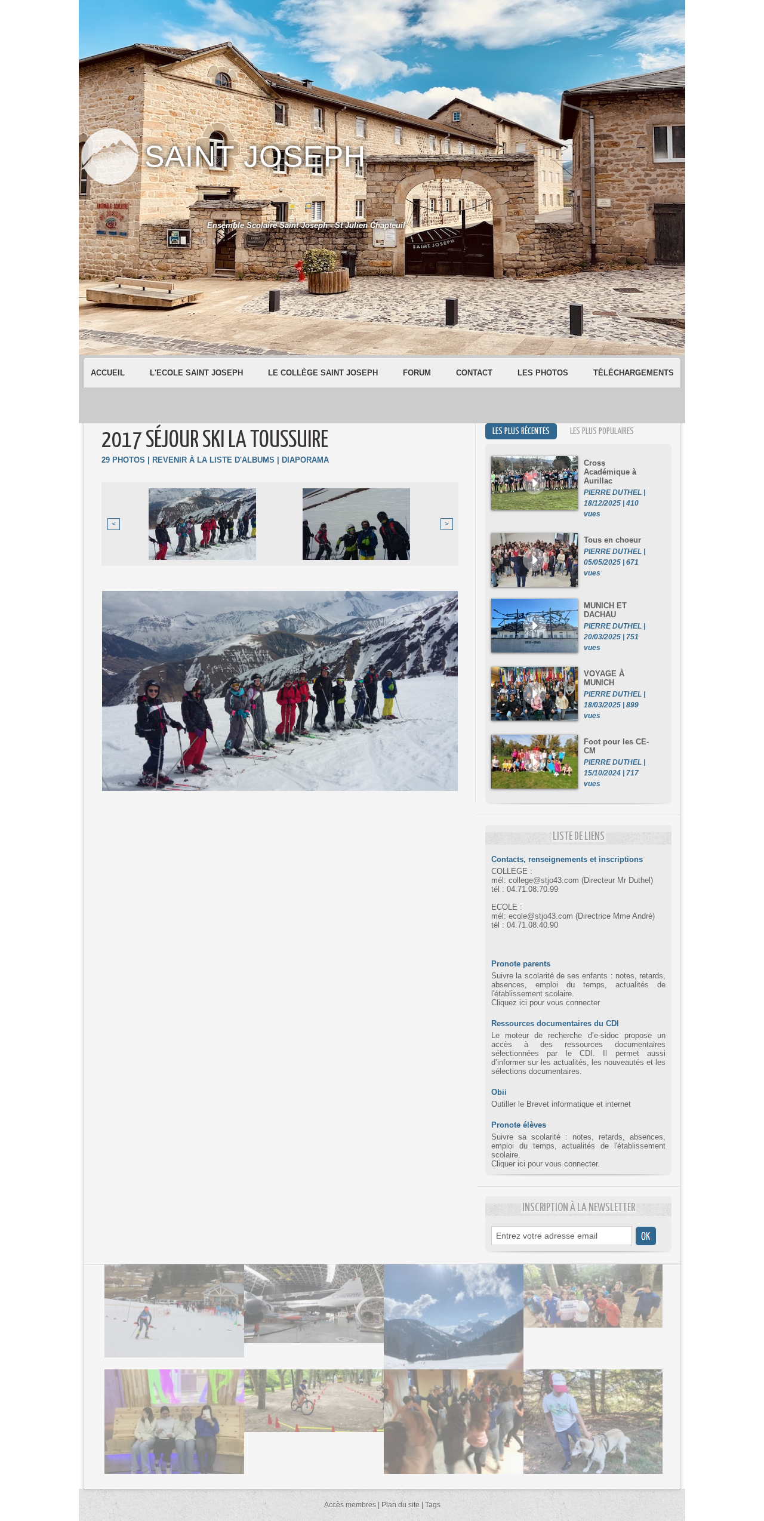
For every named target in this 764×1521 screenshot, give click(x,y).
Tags (432, 1505)
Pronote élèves (518, 1124)
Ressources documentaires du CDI (555, 1023)
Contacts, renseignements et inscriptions (567, 859)
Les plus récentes (521, 431)
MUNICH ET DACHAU (605, 610)
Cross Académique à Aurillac (610, 471)
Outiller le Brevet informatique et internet (561, 1104)
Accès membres (350, 1505)
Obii (499, 1092)
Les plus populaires (602, 431)
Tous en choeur (612, 539)
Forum (418, 372)
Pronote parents (520, 963)
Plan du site (400, 1505)
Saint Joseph (255, 156)
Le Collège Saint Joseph (324, 372)
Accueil (109, 372)
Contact (475, 372)
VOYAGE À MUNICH (604, 678)
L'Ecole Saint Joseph (197, 372)
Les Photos (544, 372)
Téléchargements (633, 372)
